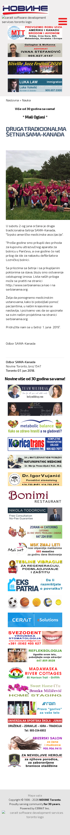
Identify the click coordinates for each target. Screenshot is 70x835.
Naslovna (12, 100)
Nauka (26, 100)
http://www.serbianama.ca (25, 285)
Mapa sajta (35, 795)
